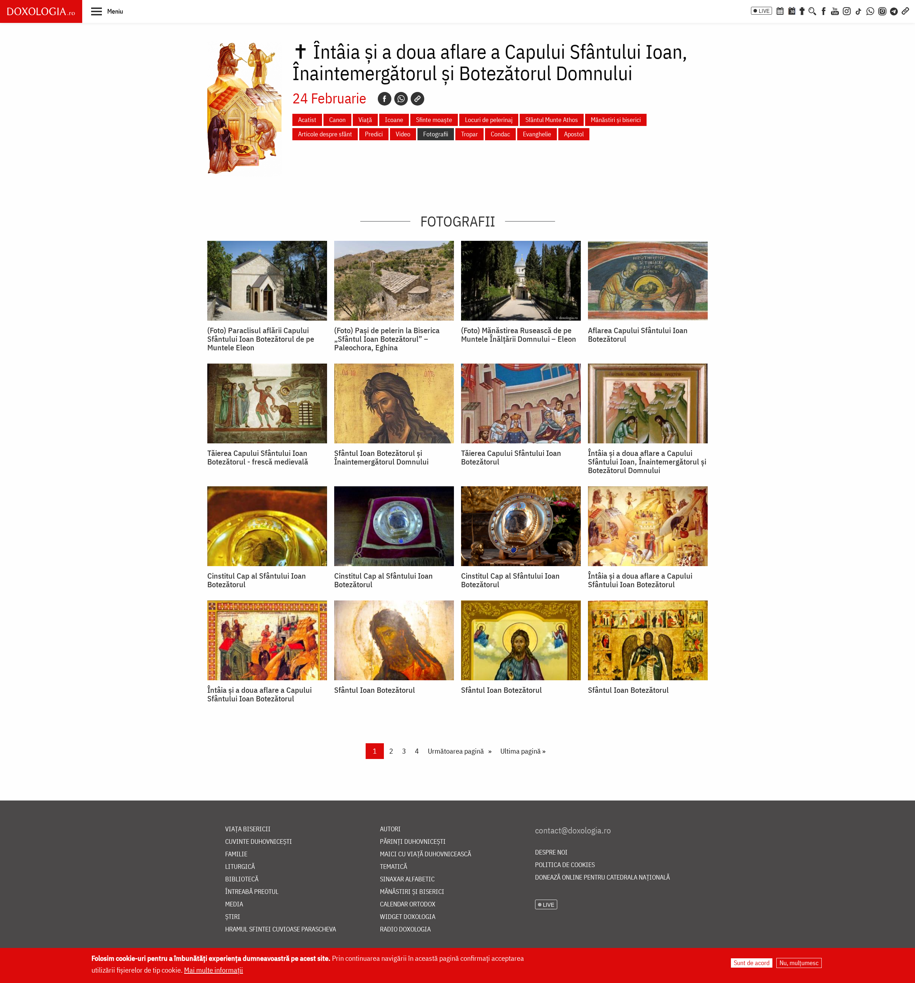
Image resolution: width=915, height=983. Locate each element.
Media (234, 904)
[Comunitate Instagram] (882, 10)
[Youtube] (835, 10)
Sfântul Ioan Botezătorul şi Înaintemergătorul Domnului (381, 457)
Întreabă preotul (251, 892)
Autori (390, 829)
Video (403, 134)
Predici (374, 134)
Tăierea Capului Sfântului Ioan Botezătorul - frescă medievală (257, 457)
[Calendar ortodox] (780, 10)
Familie (236, 854)
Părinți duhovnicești (413, 842)
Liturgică (240, 867)
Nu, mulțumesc (799, 963)
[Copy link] (417, 99)
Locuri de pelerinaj (489, 120)
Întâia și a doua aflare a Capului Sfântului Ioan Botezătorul (640, 580)
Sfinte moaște (434, 120)
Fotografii (435, 134)
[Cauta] (812, 10)
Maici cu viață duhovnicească (425, 854)
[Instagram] (847, 10)
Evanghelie (537, 134)
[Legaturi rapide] (905, 10)
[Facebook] (823, 10)
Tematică (393, 867)
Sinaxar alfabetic (407, 879)
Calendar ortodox (407, 904)
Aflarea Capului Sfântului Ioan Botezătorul (638, 334)
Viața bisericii (248, 829)
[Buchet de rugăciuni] (802, 10)
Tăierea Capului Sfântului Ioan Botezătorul (511, 457)
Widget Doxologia (407, 917)
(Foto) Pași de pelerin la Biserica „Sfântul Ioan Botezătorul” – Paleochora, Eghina (387, 339)
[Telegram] (894, 10)
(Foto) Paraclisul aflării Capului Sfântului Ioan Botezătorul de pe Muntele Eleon (260, 339)
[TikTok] (859, 10)
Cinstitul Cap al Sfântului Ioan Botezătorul (256, 580)
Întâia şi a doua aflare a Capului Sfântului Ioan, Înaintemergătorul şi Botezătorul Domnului (647, 462)
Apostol (574, 134)
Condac (500, 134)
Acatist (307, 120)
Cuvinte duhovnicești (258, 842)
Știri (232, 917)
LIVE (764, 10)
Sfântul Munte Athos (551, 120)
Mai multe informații (213, 970)
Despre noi (551, 852)
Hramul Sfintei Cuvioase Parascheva (280, 929)
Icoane (394, 120)
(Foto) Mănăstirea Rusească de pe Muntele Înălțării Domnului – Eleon (518, 334)
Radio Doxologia (405, 929)
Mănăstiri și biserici (616, 120)
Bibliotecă (241, 879)
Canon (337, 120)
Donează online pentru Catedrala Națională (602, 877)
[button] (107, 11)
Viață (365, 120)
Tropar (469, 134)
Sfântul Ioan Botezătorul (374, 690)
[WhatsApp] (870, 10)
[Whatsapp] (401, 99)
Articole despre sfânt (325, 134)
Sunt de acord (752, 963)
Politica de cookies (565, 865)
